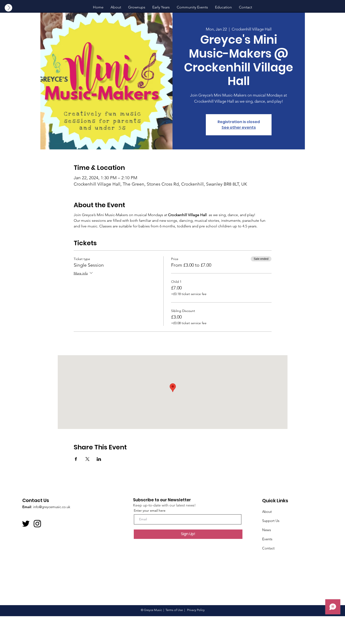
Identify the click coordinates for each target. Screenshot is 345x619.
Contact (268, 548)
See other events (239, 127)
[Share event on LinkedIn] (99, 459)
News (266, 530)
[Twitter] (26, 524)
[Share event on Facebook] (76, 459)
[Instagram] (37, 524)
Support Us (270, 520)
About (267, 511)
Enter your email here (149, 510)
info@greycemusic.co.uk (51, 507)
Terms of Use (174, 610)
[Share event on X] (87, 459)
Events (267, 539)
